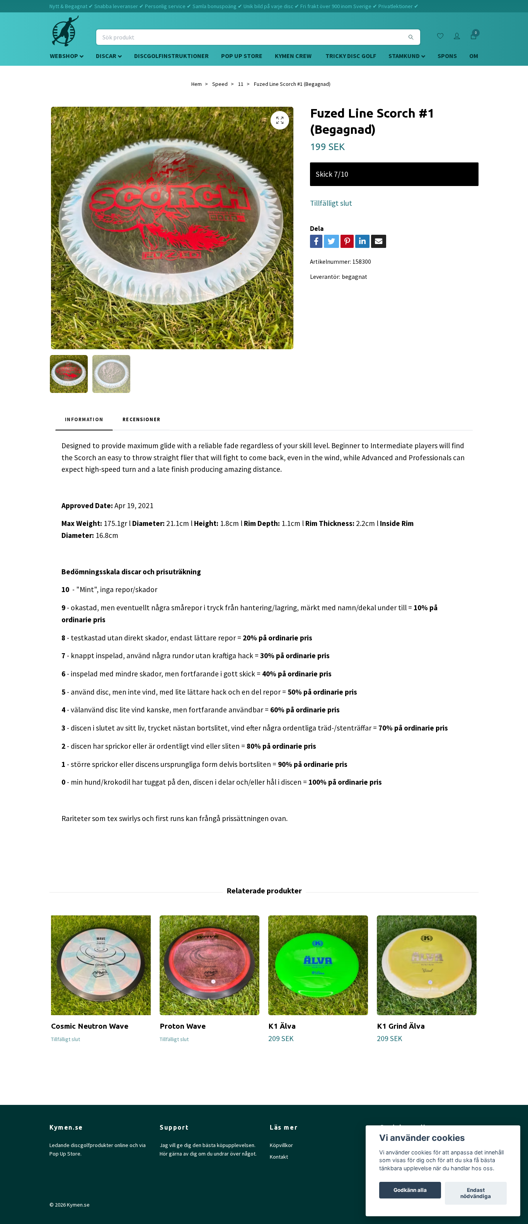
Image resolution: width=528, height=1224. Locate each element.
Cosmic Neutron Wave (89, 1026)
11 (241, 83)
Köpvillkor (281, 1145)
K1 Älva (282, 1026)
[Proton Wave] (209, 965)
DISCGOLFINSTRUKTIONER (171, 56)
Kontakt (279, 1156)
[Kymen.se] (65, 37)
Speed (220, 83)
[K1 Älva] (318, 965)
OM (473, 56)
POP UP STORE (241, 56)
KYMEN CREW (293, 56)
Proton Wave (183, 1026)
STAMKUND (404, 56)
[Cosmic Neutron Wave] (101, 965)
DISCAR (106, 56)
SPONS (447, 56)
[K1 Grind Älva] (427, 965)
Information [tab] (84, 419)
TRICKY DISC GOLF (350, 56)
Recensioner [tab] (141, 419)
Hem (196, 83)
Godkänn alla (410, 1190)
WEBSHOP (64, 56)
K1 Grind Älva (401, 1026)
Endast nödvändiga (475, 1193)
